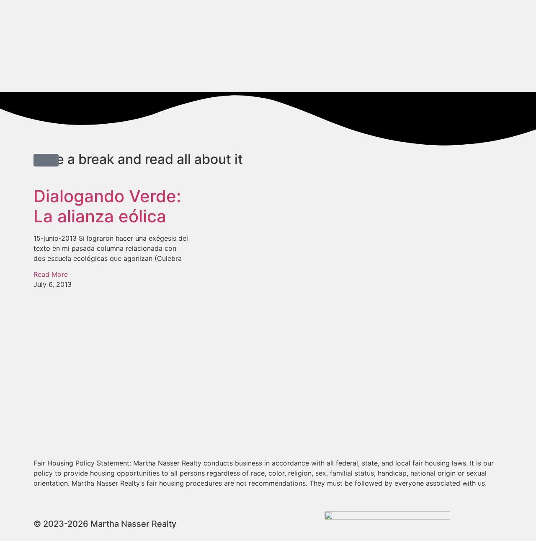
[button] (46, 160)
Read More (51, 274)
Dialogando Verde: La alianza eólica (107, 206)
